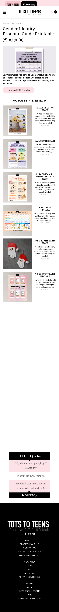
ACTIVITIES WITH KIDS (29, 577)
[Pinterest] (33, 534)
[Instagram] (29, 534)
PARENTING (29, 573)
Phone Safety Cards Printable (44, 275)
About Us (29, 540)
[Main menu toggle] (4, 12)
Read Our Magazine (29, 591)
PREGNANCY (29, 562)
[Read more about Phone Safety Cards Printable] (17, 286)
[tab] (29, 466)
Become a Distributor (29, 551)
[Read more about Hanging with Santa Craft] (17, 253)
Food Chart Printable (45, 208)
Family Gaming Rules (44, 141)
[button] (52, 12)
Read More (45, 125)
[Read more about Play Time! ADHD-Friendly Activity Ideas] (17, 187)
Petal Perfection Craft (45, 109)
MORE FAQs (29, 495)
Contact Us (29, 548)
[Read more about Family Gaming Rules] (17, 153)
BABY (29, 565)
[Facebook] (25, 534)
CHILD (29, 569)
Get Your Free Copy (29, 555)
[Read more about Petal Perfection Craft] (17, 120)
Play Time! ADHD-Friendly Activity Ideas (45, 176)
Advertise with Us (29, 544)
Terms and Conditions (30, 598)
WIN (30, 595)
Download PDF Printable (18, 90)
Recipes (29, 583)
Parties (29, 587)
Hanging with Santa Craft (45, 242)
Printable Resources (12, 23)
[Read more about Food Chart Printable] (17, 220)
